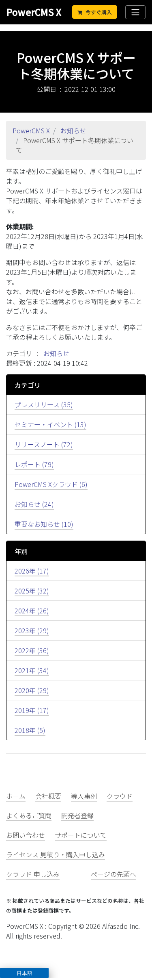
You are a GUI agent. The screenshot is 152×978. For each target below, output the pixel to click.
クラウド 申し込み (33, 874)
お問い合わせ (25, 835)
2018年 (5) (30, 730)
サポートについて (81, 835)
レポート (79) (34, 464)
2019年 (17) (32, 710)
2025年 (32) (32, 590)
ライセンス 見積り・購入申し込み (55, 854)
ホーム (16, 796)
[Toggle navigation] (135, 12)
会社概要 (48, 796)
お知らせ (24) (34, 504)
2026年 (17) (32, 571)
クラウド (120, 796)
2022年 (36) (32, 650)
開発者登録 (77, 815)
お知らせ (73, 130)
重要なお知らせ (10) (44, 524)
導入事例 (84, 796)
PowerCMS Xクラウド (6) (51, 484)
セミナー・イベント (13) (50, 424)
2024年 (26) (32, 610)
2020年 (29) (32, 690)
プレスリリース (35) (44, 404)
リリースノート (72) (44, 444)
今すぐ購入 (99, 12)
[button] (24, 973)
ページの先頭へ (113, 874)
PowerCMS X (33, 11)
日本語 (24, 973)
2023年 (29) (32, 630)
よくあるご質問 (28, 815)
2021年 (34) (32, 670)
